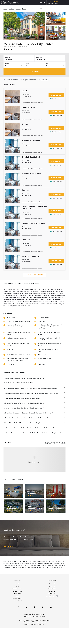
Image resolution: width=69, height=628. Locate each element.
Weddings (52, 591)
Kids (47, 63)
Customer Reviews (17, 589)
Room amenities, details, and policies (32, 102)
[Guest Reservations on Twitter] (26, 607)
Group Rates (52, 589)
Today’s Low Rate (57, 99)
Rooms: (7, 63)
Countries (11, 9)
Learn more (44, 80)
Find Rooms (34, 71)
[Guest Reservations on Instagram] (35, 607)
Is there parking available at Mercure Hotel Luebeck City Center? (26, 418)
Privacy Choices (50, 596)
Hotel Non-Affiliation (17, 601)
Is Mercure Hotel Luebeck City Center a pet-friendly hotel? (24, 408)
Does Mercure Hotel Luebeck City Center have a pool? (22, 398)
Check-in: (7, 57)
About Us (17, 584)
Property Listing (17, 598)
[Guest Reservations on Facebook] (19, 607)
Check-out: (39, 57)
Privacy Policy (17, 593)
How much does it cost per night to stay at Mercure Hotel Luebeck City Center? (31, 388)
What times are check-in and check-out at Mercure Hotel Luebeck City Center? (31, 393)
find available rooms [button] (34, 275)
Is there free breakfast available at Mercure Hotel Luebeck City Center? (28, 413)
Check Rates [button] (56, 95)
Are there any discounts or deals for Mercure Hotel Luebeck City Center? (29, 428)
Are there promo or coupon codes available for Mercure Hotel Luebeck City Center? (32, 433)
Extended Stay (52, 593)
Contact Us (52, 584)
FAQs (17, 586)
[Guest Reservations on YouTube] (50, 607)
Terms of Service (17, 591)
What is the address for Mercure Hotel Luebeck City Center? (24, 378)
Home (5, 9)
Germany (18, 9)
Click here (46, 567)
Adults (27, 63)
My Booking (52, 586)
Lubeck (24, 9)
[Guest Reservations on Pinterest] (43, 607)
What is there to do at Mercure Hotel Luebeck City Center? (24, 423)
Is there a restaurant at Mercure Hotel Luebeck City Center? (24, 403)
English (40, 3)
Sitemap (17, 596)
